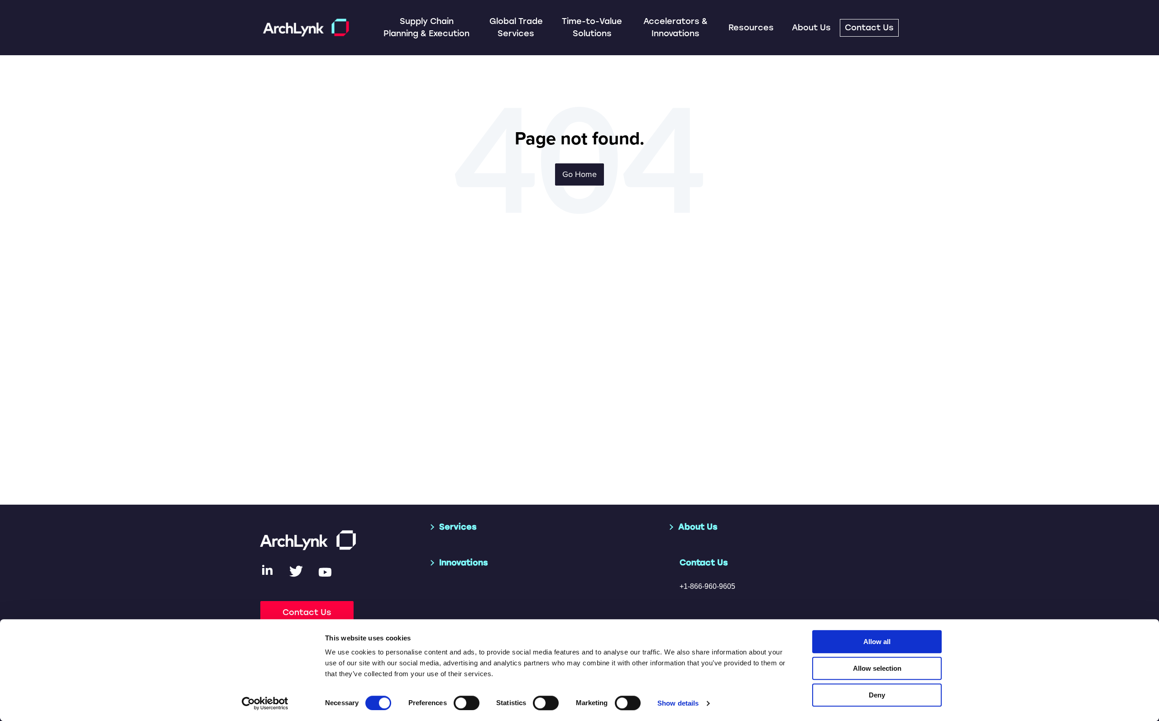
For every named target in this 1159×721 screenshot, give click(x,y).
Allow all (877, 641)
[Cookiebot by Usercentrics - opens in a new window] (265, 703)
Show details (678, 703)
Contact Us (869, 28)
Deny (877, 695)
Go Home (579, 174)
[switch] (466, 703)
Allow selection (877, 668)
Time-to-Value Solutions (592, 27)
